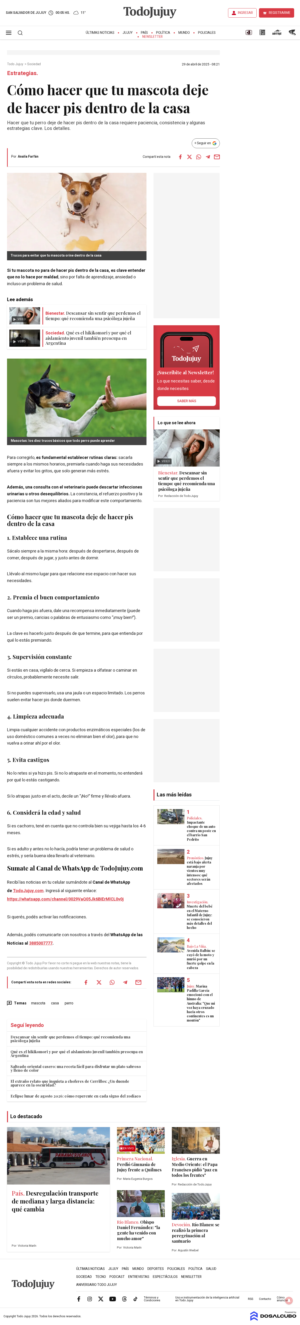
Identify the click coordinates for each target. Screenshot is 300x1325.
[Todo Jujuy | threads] (124, 1299)
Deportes (155, 1268)
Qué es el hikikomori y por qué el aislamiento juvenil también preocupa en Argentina (77, 1053)
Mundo (184, 32)
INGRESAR (245, 12)
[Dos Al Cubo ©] (273, 1319)
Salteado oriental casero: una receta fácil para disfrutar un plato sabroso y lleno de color (76, 1068)
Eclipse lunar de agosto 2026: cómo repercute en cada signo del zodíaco (76, 1096)
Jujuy (128, 32)
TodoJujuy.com (28, 891)
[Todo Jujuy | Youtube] (112, 1299)
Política (163, 32)
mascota (38, 1003)
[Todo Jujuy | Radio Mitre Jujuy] (276, 34)
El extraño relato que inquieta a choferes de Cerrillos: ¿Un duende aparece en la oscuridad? (70, 1083)
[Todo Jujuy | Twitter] (100, 1299)
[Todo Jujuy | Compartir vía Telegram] (208, 157)
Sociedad (34, 64)
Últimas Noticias (100, 32)
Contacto (265, 1299)
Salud (211, 1268)
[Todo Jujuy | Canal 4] (248, 34)
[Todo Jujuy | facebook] (78, 1299)
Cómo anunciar (282, 1298)
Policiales (207, 32)
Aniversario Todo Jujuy (96, 1284)
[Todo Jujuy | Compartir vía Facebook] (180, 157)
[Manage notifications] (289, 1300)
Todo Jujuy (15, 64)
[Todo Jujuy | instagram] (89, 1299)
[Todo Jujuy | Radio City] (262, 34)
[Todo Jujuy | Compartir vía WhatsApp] (199, 157)
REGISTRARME (279, 12)
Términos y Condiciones (152, 1298)
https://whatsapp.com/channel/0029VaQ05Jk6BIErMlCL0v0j (65, 899)
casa (55, 1003)
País (144, 32)
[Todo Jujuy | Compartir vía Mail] (217, 157)
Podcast (117, 1276)
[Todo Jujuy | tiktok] (135, 1299)
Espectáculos (165, 1276)
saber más (186, 401)
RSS (250, 1299)
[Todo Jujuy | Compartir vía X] (189, 157)
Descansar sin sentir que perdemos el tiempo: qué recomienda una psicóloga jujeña (70, 1038)
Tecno (100, 1276)
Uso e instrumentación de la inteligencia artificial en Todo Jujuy (207, 1298)
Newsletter (152, 36)
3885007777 (40, 943)
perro (69, 1003)
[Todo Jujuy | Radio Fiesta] (293, 34)
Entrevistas (138, 1276)
